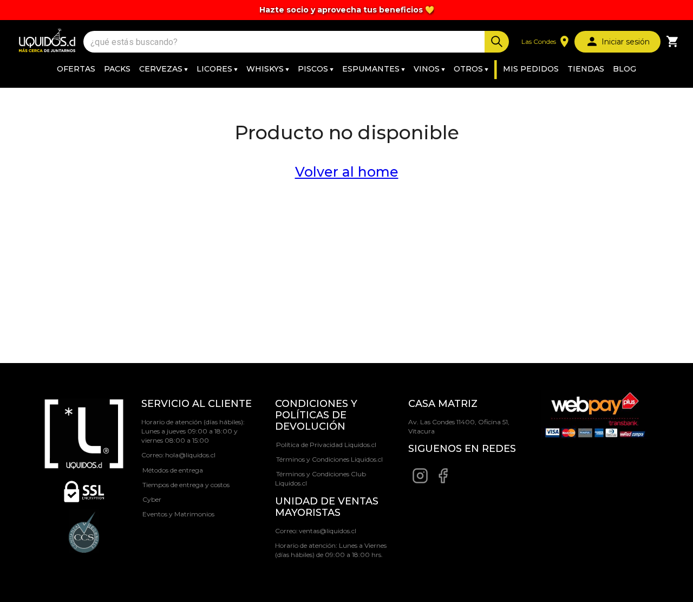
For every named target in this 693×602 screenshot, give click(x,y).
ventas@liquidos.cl (327, 531)
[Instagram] (420, 481)
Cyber (151, 499)
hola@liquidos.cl (190, 455)
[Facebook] (443, 481)
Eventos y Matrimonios (178, 514)
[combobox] (285, 42)
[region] (346, 10)
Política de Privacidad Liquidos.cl (326, 445)
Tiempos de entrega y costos (186, 485)
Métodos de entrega (172, 470)
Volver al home (346, 172)
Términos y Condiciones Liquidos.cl (329, 459)
